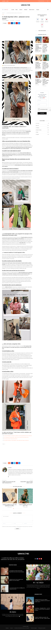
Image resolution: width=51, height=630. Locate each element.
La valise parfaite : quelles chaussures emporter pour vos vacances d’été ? (46, 82)
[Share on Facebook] (12, 23)
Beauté (21, 9)
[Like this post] (9, 23)
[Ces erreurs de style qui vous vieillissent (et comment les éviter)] (4, 588)
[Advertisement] (17, 32)
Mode (16, 9)
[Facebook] (2, 9)
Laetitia (7, 20)
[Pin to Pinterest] (17, 23)
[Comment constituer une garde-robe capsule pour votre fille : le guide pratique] (9, 496)
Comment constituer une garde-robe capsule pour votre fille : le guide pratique (38, 65)
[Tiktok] (7, 9)
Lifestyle (25, 9)
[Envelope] (41, 559)
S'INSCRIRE (42, 113)
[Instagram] (4, 9)
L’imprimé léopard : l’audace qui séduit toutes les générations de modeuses (18, 435)
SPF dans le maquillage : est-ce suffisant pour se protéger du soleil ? (38, 81)
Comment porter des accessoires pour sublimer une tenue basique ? (16, 580)
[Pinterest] (6, 9)
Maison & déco (31, 9)
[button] (3, 498)
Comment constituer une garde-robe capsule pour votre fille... (10, 505)
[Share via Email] (19, 23)
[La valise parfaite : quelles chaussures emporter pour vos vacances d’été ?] (46, 74)
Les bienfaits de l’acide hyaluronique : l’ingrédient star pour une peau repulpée (16, 571)
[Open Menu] (47, 9)
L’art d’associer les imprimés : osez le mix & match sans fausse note (16, 437)
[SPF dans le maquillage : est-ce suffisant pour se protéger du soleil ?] (38, 74)
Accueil (13, 9)
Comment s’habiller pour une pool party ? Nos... (25, 505)
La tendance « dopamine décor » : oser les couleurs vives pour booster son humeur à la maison (45, 48)
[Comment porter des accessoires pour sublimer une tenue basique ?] (4, 580)
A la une (42, 123)
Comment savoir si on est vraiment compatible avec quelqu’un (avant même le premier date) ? (38, 47)
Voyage (37, 9)
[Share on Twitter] (14, 23)
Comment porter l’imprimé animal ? (10, 438)
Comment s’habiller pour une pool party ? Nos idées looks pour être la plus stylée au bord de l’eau (46, 65)
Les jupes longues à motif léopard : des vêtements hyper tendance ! (16, 440)
